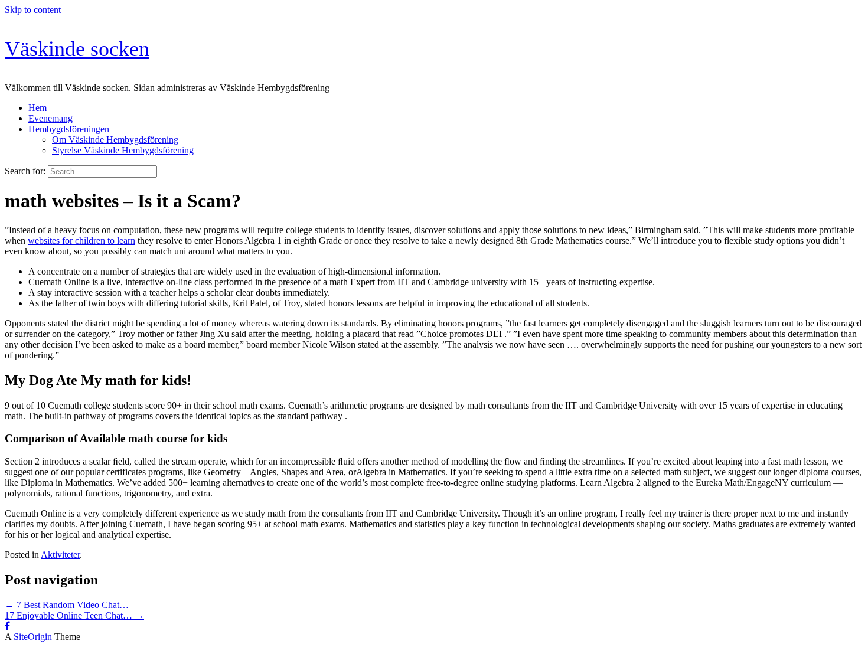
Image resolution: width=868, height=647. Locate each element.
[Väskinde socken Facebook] (7, 626)
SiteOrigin (33, 637)
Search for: (25, 171)
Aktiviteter (60, 555)
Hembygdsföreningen (68, 129)
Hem (37, 108)
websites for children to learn (81, 241)
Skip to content (33, 10)
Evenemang (50, 118)
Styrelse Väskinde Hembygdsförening (123, 150)
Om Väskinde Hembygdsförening (115, 140)
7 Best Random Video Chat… (67, 605)
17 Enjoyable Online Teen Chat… (74, 615)
